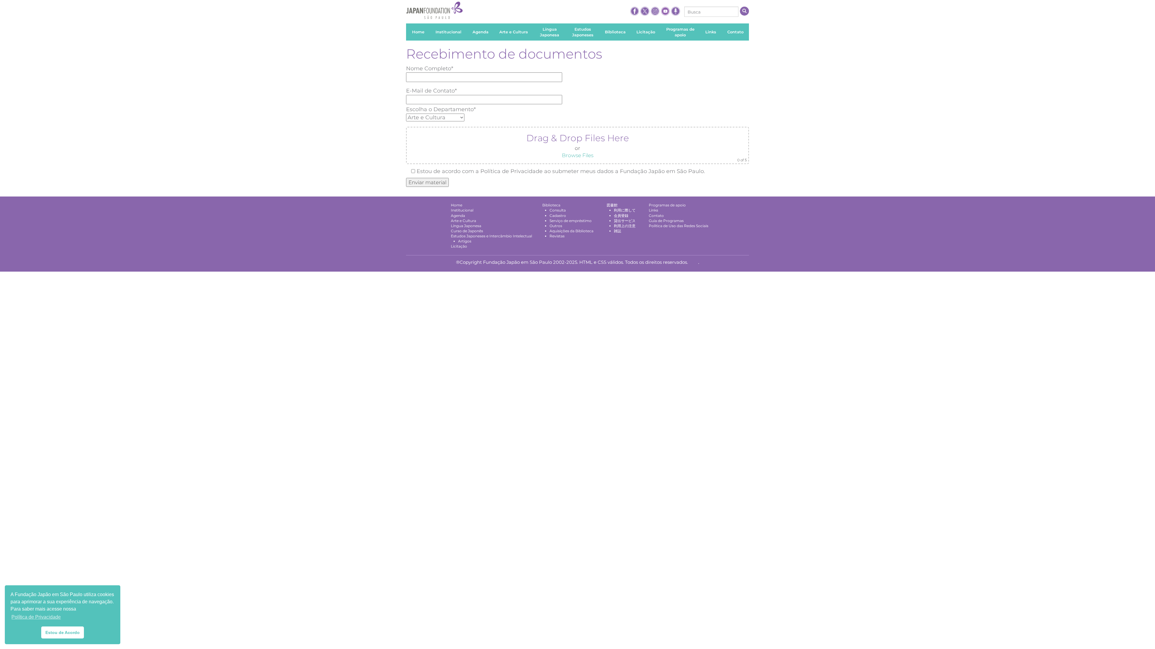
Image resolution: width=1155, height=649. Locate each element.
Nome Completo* (429, 68)
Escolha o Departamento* (441, 109)
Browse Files (577, 155)
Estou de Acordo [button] (62, 632)
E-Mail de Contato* (431, 90)
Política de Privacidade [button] (36, 617)
